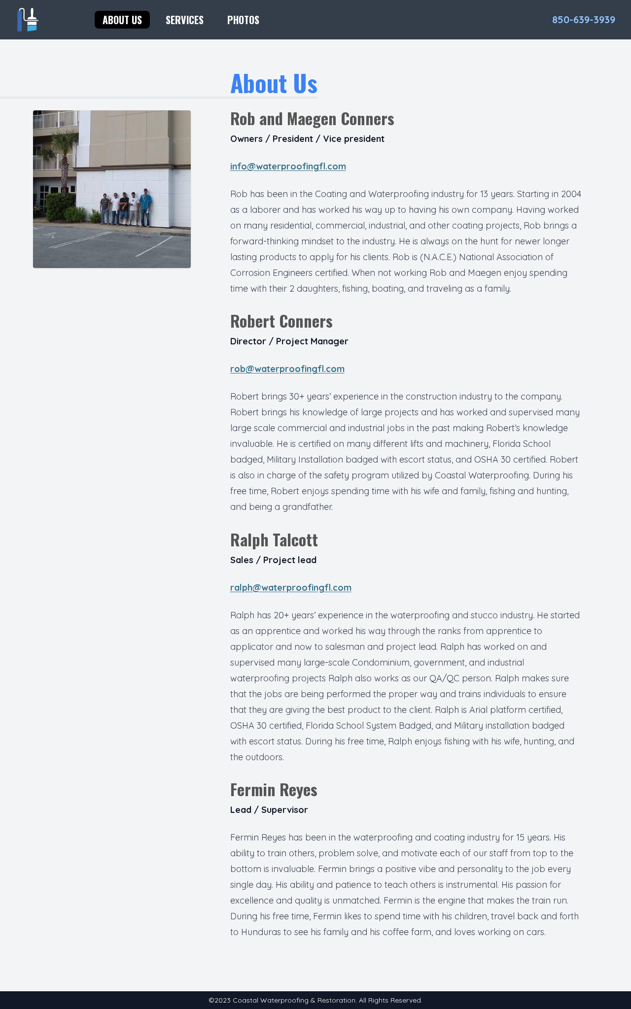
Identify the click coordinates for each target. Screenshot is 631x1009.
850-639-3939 (583, 19)
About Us (122, 19)
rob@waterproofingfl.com (287, 368)
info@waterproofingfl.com (288, 166)
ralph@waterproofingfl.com (290, 587)
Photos (243, 19)
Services (185, 19)
